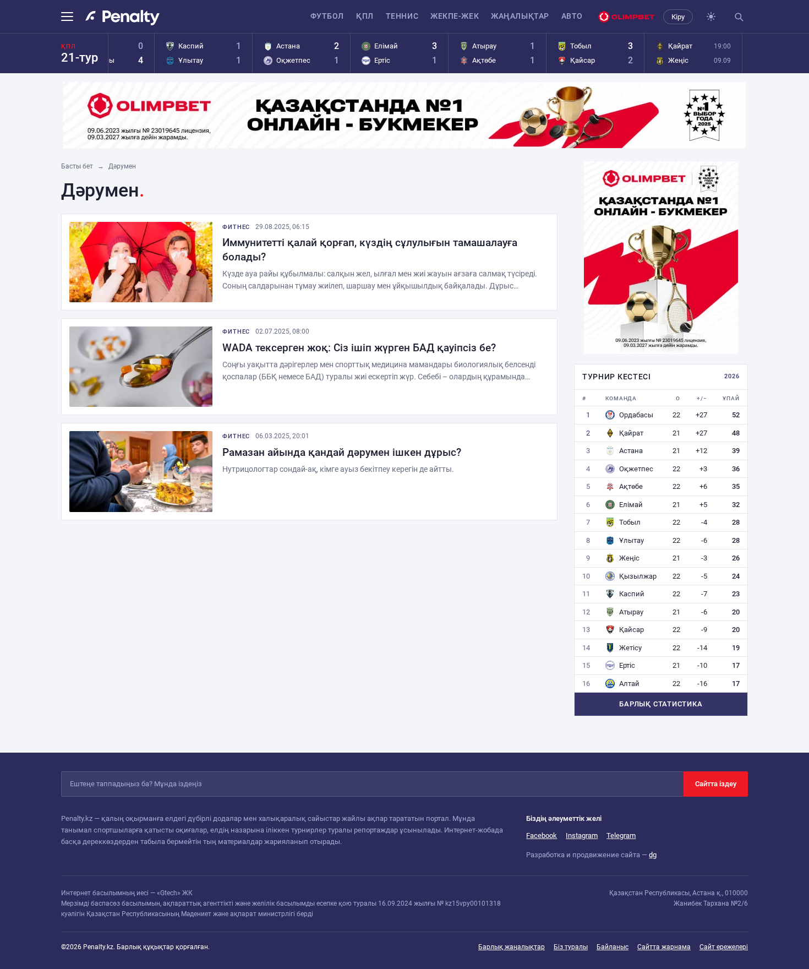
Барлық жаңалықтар (511, 947)
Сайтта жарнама (664, 947)
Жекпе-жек (454, 16)
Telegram (621, 835)
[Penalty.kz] (122, 17)
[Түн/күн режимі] (711, 16)
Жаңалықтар (520, 16)
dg (653, 855)
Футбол (327, 16)
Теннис (402, 16)
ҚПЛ (365, 16)
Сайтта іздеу (715, 784)
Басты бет (77, 166)
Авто (572, 16)
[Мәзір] (70, 16)
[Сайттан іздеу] (738, 16)
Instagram (582, 835)
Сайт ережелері (723, 947)
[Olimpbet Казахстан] (626, 17)
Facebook (541, 835)
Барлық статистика (660, 704)
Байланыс (612, 947)
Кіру (678, 17)
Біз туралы (571, 947)
